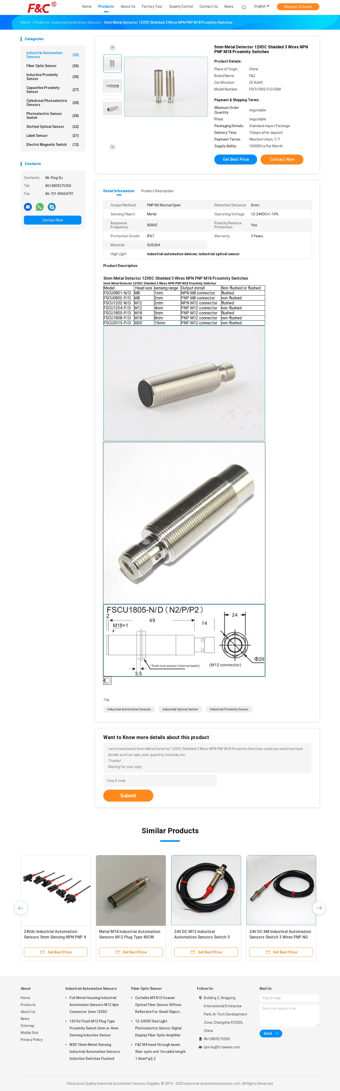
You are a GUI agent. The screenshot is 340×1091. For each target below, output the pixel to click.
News (25, 1019)
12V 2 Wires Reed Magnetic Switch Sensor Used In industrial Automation (281, 937)
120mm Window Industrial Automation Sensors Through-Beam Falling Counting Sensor (127, 937)
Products (28, 1005)
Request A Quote (298, 7)
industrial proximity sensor (229, 709)
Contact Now (52, 220)
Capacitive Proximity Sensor (52, 90)
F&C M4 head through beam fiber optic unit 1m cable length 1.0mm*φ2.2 (160, 1052)
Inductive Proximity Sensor (52, 77)
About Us (28, 1012)
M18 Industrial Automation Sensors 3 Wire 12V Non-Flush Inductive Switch (51, 937)
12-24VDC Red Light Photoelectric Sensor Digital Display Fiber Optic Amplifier (158, 1028)
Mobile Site (29, 1033)
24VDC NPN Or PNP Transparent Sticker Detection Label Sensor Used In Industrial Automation (203, 937)
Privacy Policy (32, 1040)
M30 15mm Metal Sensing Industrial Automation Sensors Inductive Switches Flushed (94, 1052)
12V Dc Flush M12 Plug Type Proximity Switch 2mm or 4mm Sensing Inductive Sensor (93, 1028)
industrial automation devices (129, 709)
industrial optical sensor (180, 709)
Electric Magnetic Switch (52, 145)
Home (25, 998)
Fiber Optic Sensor (52, 66)
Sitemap (27, 1026)
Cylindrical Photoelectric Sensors (52, 103)
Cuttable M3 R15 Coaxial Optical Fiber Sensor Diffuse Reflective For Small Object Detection (158, 1005)
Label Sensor (52, 136)
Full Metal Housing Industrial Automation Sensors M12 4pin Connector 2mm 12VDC (94, 1005)
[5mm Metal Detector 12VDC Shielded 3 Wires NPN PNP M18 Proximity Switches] (166, 87)
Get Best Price (236, 159)
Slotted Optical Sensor (52, 127)
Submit (128, 796)
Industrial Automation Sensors (52, 55)
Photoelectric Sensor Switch (52, 116)
